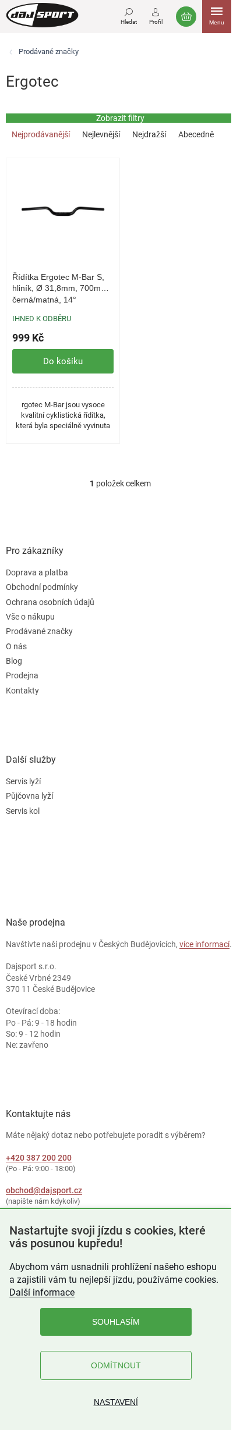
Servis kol (23, 811)
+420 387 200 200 (39, 1157)
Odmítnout (116, 1365)
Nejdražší (149, 134)
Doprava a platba (37, 572)
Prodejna (22, 675)
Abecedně (196, 134)
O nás (16, 646)
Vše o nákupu (30, 616)
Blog (14, 661)
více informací (204, 944)
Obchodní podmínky (42, 587)
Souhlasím (116, 1321)
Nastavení (116, 1402)
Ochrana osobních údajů (50, 602)
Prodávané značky (39, 631)
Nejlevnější (101, 134)
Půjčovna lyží (29, 796)
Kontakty (22, 690)
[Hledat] (128, 14)
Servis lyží (23, 781)
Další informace (42, 1292)
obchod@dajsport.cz (44, 1190)
